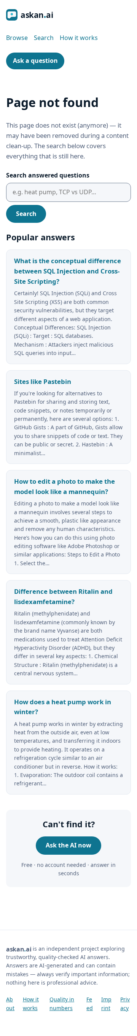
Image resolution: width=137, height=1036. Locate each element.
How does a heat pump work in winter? (62, 706)
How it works (79, 38)
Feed (89, 1003)
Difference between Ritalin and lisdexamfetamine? (63, 596)
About (10, 1003)
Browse (17, 38)
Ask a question (35, 60)
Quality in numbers (61, 1003)
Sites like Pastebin (42, 381)
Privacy (125, 1003)
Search (44, 38)
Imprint (106, 1003)
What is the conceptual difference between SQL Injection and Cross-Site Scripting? (67, 271)
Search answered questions (47, 175)
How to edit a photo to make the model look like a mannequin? (64, 486)
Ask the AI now (68, 845)
